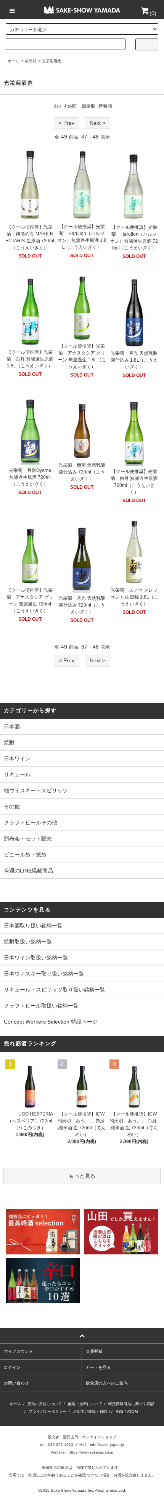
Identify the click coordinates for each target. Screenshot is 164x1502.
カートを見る (98, 1367)
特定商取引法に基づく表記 (131, 1404)
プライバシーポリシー (48, 1411)
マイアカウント (18, 1351)
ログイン (12, 1367)
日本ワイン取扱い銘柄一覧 (36, 958)
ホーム (13, 61)
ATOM (132, 1411)
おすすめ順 (65, 106)
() (153, 13)
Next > (97, 123)
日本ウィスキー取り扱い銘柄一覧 (44, 974)
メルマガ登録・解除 (90, 1411)
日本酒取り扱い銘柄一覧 (33, 925)
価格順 (88, 106)
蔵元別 (30, 61)
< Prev (66, 123)
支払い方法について (44, 1404)
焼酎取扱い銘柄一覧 (28, 942)
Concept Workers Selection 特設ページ (51, 1022)
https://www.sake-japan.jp (91, 1452)
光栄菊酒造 (51, 61)
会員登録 (94, 1351)
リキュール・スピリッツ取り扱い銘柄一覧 (54, 990)
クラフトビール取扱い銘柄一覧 (41, 1006)
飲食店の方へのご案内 (107, 1383)
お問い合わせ (16, 1383)
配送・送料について (85, 1404)
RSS (120, 1411)
